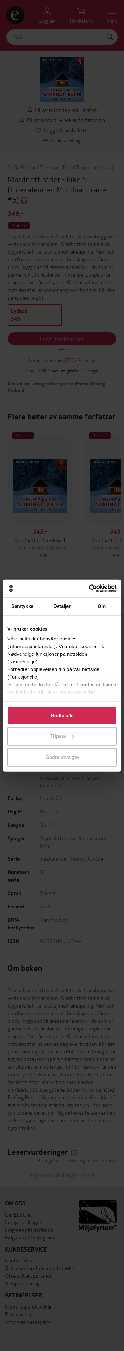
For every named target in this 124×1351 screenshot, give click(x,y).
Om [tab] (102, 606)
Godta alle (62, 715)
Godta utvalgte (62, 757)
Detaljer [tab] (62, 606)
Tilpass (58, 736)
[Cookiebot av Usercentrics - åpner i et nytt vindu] (89, 588)
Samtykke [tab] (22, 606)
